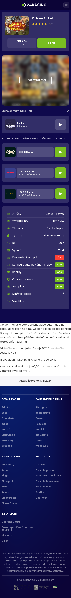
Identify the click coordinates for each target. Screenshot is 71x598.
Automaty (8, 464)
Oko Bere (41, 464)
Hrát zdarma (35, 80)
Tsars (39, 440)
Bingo (5, 475)
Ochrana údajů (11, 521)
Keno (5, 470)
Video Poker (9, 497)
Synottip (7, 446)
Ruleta (6, 492)
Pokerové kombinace (48, 475)
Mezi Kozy (41, 497)
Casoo (40, 418)
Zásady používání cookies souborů (17, 528)
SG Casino (42, 435)
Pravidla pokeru (45, 470)
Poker (5, 486)
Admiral (6, 407)
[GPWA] (55, 587)
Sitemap (7, 535)
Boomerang (43, 412)
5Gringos (41, 407)
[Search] (66, 5)
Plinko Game (9, 503)
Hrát (51, 43)
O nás (5, 540)
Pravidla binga (44, 486)
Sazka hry (7, 440)
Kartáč (6, 429)
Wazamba (42, 446)
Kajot (5, 424)
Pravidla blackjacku (47, 481)
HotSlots (41, 424)
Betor (5, 412)
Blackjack (7, 481)
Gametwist (8, 418)
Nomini (40, 429)
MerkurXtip (8, 435)
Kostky (40, 492)
